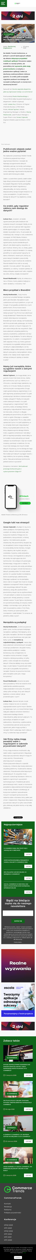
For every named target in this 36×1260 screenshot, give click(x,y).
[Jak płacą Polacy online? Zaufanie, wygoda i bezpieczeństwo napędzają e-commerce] (18, 1089)
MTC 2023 (8, 1228)
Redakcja (8, 1207)
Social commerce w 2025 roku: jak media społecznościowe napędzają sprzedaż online (17, 886)
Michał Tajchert (13, 109)
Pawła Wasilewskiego (20, 96)
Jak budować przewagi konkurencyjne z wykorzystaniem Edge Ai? (15, 468)
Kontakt (7, 1204)
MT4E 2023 (8, 1225)
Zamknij (18, 1257)
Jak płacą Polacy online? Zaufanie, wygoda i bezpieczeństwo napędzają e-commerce (17, 1102)
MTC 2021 (8, 1237)
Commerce (11, 1128)
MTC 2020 (8, 1240)
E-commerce (8, 34)
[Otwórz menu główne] (3, 3)
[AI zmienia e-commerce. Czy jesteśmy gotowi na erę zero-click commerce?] (18, 1123)
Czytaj (28, 854)
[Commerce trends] (17, 3)
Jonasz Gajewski (22, 117)
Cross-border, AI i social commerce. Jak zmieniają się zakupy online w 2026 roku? (17, 1168)
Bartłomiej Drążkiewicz (9, 47)
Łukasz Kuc (12, 104)
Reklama (7, 1210)
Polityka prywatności (12, 1213)
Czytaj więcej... (18, 942)
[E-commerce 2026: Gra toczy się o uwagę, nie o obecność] (18, 836)
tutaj (24, 1252)
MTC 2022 (8, 1234)
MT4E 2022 (8, 1231)
